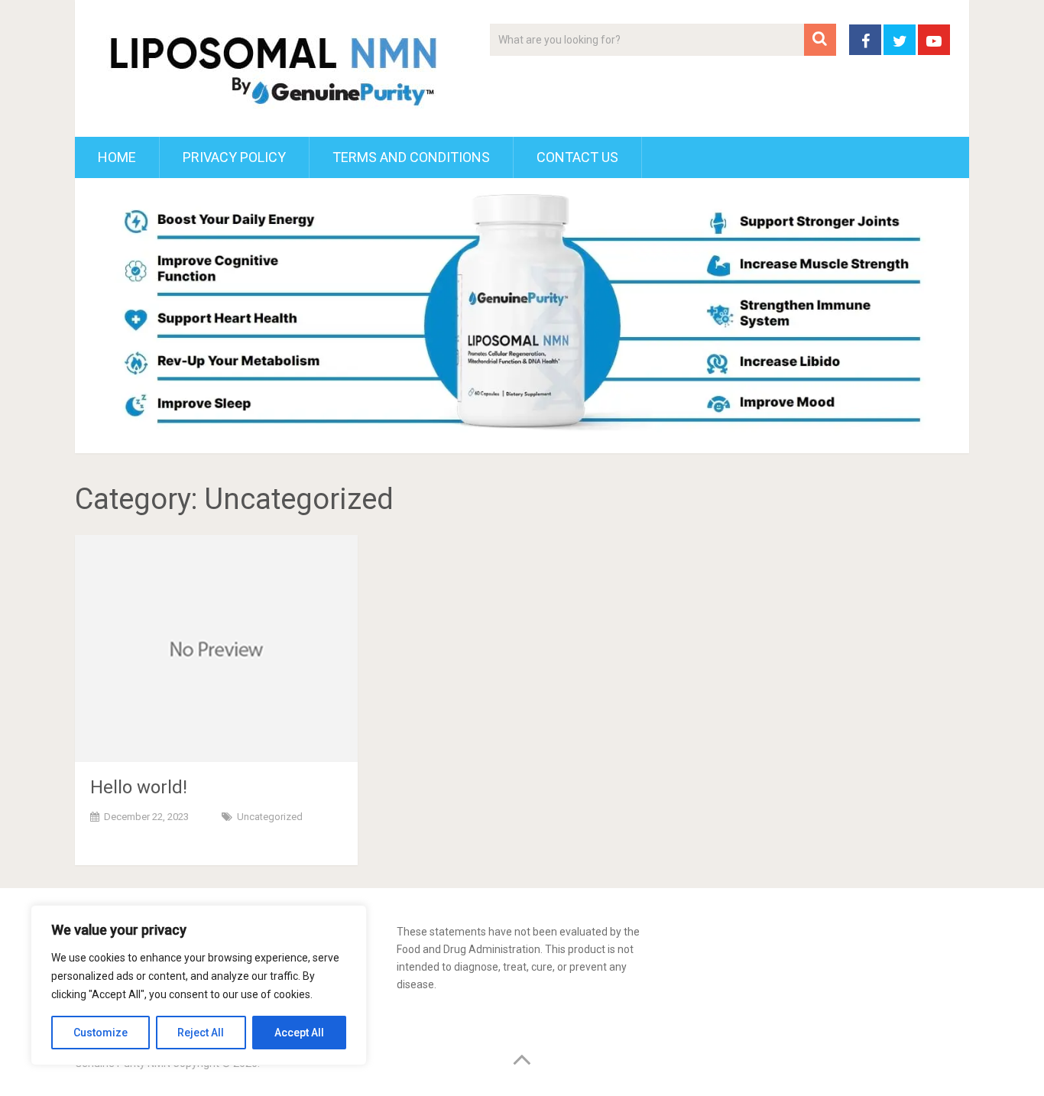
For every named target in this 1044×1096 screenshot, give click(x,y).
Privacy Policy (234, 157)
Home (117, 157)
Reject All (200, 1032)
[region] (199, 985)
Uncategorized (270, 816)
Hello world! (138, 787)
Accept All (299, 1032)
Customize (100, 1032)
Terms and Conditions (411, 157)
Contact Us (577, 157)
